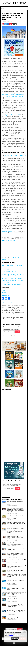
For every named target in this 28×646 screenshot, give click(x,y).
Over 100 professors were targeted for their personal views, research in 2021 (16, 560)
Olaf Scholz (18, 310)
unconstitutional (16, 312)
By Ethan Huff (14, 526)
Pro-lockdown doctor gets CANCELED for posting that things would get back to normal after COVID (15, 554)
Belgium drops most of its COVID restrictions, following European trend (15, 594)
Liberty (11, 309)
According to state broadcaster (10, 115)
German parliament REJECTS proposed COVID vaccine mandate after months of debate (15, 503)
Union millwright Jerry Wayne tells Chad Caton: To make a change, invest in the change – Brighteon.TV (15, 517)
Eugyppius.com (5, 290)
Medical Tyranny (10, 310)
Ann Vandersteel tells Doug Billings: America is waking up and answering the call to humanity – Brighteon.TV (16, 605)
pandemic (4, 312)
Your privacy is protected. (7, 335)
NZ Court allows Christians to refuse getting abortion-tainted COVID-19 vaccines (16, 565)
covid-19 (4, 307)
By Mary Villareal (14, 567)
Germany (13, 307)
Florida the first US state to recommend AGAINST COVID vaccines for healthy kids (15, 599)
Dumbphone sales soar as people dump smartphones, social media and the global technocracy (16, 523)
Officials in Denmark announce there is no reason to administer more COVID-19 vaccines (16, 612)
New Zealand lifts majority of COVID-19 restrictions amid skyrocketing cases (15, 543)
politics (9, 312)
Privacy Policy (12, 635)
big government (14, 305)
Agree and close (15, 638)
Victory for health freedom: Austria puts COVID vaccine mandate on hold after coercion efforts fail (15, 582)
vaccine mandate (6, 314)
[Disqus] (14, 409)
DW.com (4, 292)
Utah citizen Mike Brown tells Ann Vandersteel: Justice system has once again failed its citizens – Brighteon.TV (16, 538)
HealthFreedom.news (7, 231)
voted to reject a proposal (19, 60)
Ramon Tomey (11, 21)
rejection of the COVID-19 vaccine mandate (15, 155)
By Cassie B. (13, 614)
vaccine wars (14, 314)
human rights (5, 309)
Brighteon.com (5, 295)
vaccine (22, 312)
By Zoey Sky (14, 545)
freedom (9, 307)
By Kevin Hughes (14, 513)
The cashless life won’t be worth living (15, 570)
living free (15, 309)
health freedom (20, 307)
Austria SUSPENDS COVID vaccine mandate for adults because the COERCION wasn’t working (16, 588)
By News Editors (14, 562)
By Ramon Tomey (14, 505)
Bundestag (21, 305)
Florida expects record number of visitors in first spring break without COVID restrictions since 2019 (16, 575)
